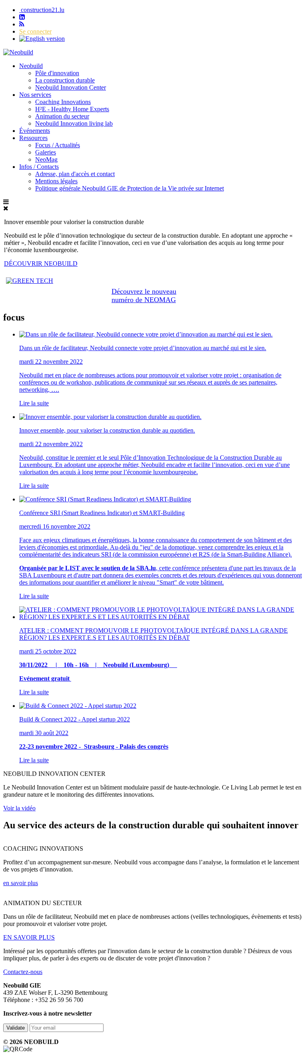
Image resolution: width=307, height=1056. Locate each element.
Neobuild (31, 65)
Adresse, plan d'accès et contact (75, 173)
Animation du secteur (62, 116)
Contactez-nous (22, 971)
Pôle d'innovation (57, 73)
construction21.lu (41, 9)
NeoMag (46, 159)
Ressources (33, 137)
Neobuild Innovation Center (70, 87)
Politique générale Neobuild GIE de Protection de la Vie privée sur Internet (129, 188)
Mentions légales (56, 181)
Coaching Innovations (63, 101)
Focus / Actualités (57, 145)
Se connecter (35, 31)
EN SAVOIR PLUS (29, 937)
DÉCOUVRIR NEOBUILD (41, 263)
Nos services (35, 94)
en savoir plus (20, 883)
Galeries (45, 152)
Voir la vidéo (19, 808)
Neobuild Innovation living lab (74, 123)
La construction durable (65, 80)
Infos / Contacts (39, 166)
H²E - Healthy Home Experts (72, 109)
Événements (34, 130)
